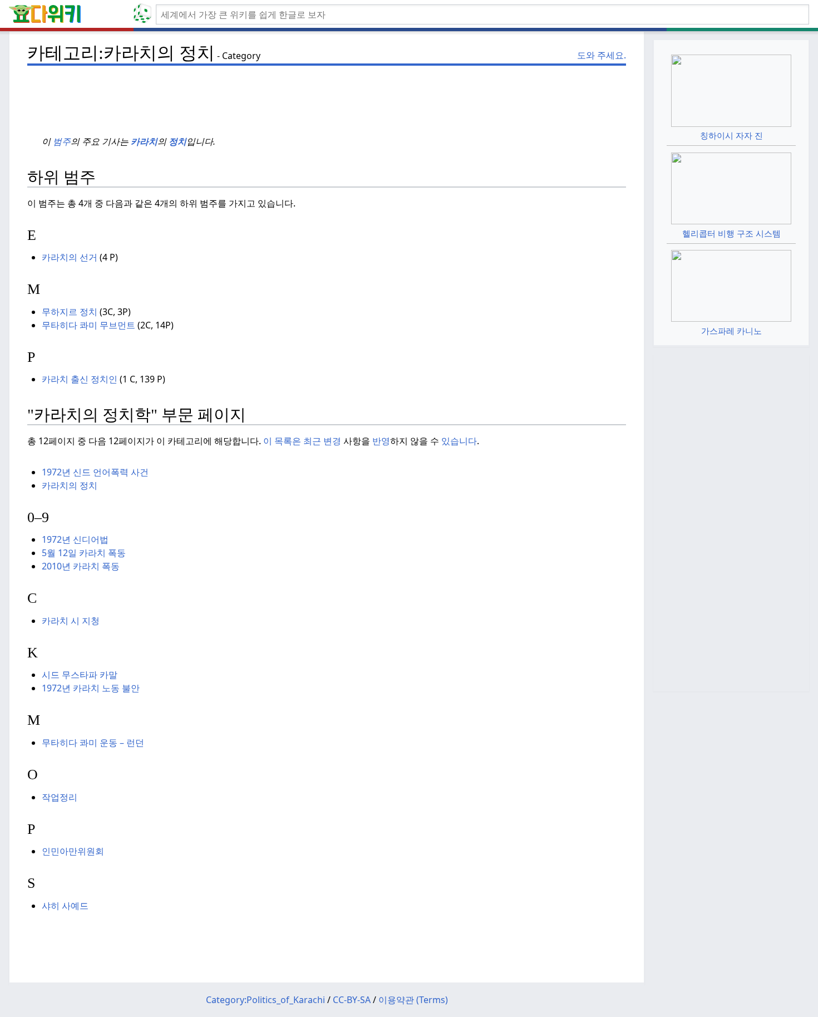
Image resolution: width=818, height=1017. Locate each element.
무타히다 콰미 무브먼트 (88, 325)
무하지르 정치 (69, 312)
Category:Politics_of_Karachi (265, 1000)
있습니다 (459, 441)
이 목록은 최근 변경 (302, 441)
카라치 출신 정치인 (79, 379)
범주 (62, 141)
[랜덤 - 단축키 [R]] (145, 14)
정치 (177, 141)
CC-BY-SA (352, 1000)
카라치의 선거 (69, 257)
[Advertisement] (327, 95)
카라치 (144, 141)
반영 (381, 441)
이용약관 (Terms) (413, 1000)
